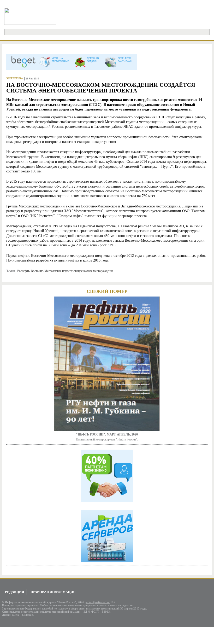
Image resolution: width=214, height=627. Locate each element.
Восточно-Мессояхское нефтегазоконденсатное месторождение (72, 271)
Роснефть (23, 271)
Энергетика (14, 78)
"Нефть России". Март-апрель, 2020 (107, 434)
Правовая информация (53, 592)
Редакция (14, 592)
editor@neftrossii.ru (98, 602)
